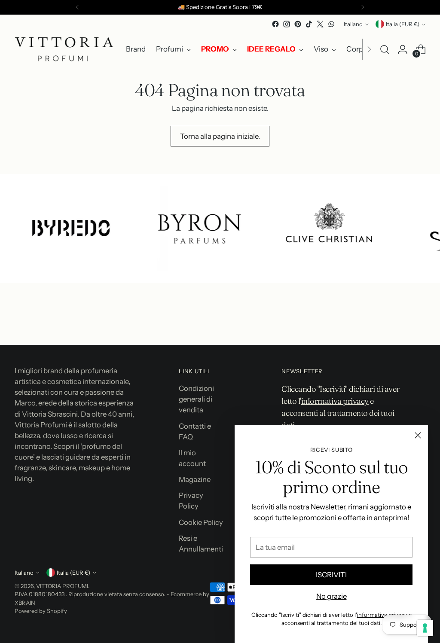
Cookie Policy (201, 522)
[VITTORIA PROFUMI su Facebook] (275, 24)
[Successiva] (362, 7)
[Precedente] (77, 7)
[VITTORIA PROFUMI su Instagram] (286, 24)
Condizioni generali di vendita (196, 399)
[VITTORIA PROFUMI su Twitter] (320, 24)
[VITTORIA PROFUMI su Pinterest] (298, 24)
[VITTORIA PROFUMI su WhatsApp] (331, 24)
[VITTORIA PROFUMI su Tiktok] (309, 24)
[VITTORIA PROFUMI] (64, 49)
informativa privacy (382, 614)
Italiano (353, 24)
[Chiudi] (418, 435)
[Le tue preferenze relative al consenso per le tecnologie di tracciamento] (425, 628)
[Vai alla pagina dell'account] (402, 49)
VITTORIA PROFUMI (62, 585)
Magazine (195, 479)
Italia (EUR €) (402, 24)
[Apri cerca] (384, 49)
